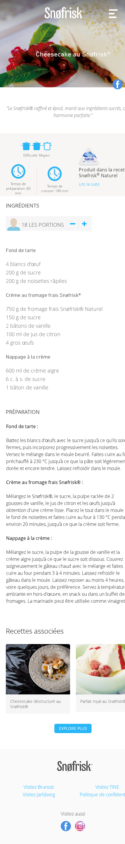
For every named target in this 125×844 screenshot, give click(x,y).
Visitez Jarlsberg (39, 794)
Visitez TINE (107, 787)
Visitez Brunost (39, 787)
